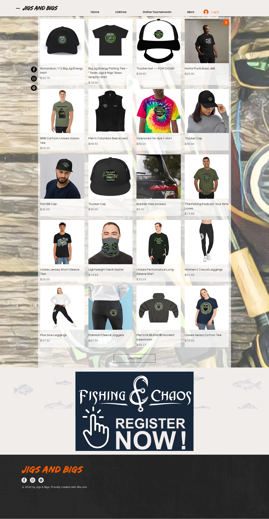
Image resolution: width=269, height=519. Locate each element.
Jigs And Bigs (39, 8)
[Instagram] (34, 79)
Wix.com (82, 487)
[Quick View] (62, 41)
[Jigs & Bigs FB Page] (34, 69)
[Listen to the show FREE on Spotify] (34, 88)
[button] (226, 21)
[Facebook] (24, 480)
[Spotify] (41, 480)
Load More (135, 358)
